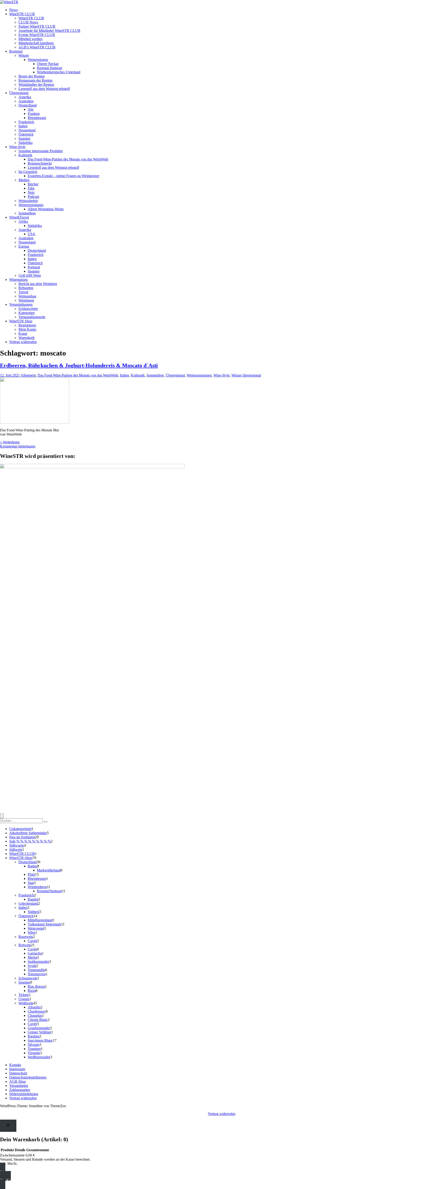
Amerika (24, 97)
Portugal (34, 267)
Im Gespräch (27, 172)
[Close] (8, 1126)
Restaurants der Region (35, 80)
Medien (24, 180)
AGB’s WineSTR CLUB (36, 47)
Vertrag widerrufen (23, 342)
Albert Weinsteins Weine (46, 209)
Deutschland (27, 105)
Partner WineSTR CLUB (36, 26)
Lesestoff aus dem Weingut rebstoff (44, 89)
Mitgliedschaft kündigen (36, 43)
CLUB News (28, 22)
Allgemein (28, 375)
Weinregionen (38, 60)
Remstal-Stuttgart (49, 68)
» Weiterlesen (10, 442)
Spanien (24, 138)
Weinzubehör (28, 201)
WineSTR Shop (20, 321)
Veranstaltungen (21, 304)
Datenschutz (18, 1073)
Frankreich (26, 122)
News (13, 10)
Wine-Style (17, 147)
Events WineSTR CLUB (36, 35)
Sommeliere (27, 213)
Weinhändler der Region (36, 84)
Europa (23, 246)
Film (31, 188)
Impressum (17, 1069)
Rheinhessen (37, 118)
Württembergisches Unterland (58, 72)
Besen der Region (31, 76)
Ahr (30, 109)
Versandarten (18, 1086)
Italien (22, 126)
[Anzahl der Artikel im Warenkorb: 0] (2, 815)
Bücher (33, 184)
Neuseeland (27, 130)
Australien (25, 101)
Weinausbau (27, 296)
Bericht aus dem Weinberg (37, 284)
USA (31, 234)
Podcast (33, 197)
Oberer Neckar (48, 64)
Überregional (18, 93)
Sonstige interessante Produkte (40, 151)
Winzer (23, 55)
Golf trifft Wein (29, 275)
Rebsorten (25, 288)
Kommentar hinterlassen (17, 446)
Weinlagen (26, 300)
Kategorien (26, 313)
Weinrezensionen (30, 205)
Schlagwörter (28, 309)
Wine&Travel (19, 217)
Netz (31, 192)
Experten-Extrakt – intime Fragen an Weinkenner (63, 176)
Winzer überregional (246, 375)
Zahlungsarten (19, 1090)
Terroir (23, 292)
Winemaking (18, 280)
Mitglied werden (30, 39)
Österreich (25, 134)
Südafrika (25, 143)
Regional (15, 51)
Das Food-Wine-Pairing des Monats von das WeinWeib (68, 159)
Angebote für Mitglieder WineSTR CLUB (49, 31)
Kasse (22, 333)
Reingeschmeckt (40, 163)
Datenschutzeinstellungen (27, 1077)
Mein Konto (27, 329)
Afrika (23, 221)
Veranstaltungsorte (31, 317)
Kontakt (15, 1065)
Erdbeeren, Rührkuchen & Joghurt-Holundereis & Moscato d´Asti (79, 365)
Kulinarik (25, 155)
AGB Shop (17, 1081)
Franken (34, 114)
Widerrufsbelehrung (23, 1094)
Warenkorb (26, 338)
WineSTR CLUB (22, 14)
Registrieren (27, 325)
